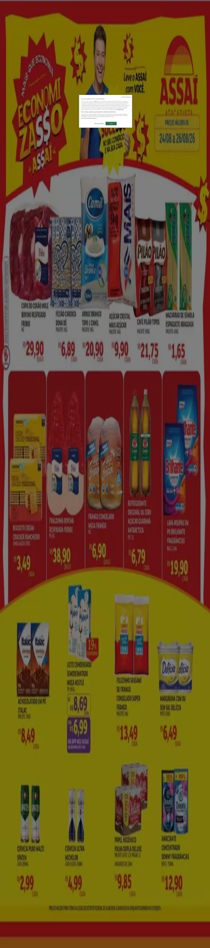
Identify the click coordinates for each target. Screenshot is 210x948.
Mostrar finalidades (99, 123)
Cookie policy (121, 109)
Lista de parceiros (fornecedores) (89, 118)
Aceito (111, 123)
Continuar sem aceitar (126, 96)
